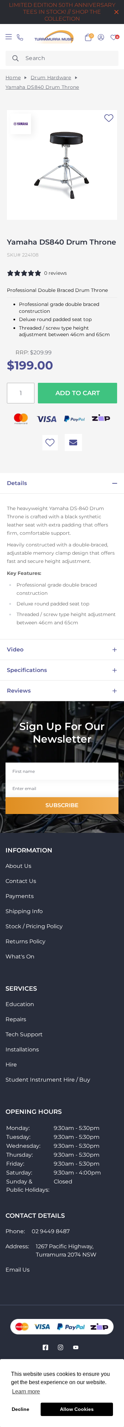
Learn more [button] (26, 1391)
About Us (18, 866)
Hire (11, 1064)
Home (13, 78)
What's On (20, 956)
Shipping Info (24, 911)
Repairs (16, 1019)
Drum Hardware (51, 78)
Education (20, 1004)
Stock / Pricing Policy (34, 926)
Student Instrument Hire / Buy (48, 1079)
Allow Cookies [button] (77, 1409)
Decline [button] (20, 1409)
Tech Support (24, 1034)
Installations (22, 1049)
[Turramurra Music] (53, 37)
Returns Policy (25, 941)
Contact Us (21, 881)
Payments (20, 896)
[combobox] (62, 58)
